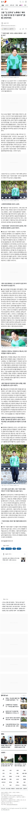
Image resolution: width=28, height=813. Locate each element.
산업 (3, 776)
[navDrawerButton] (26, 2)
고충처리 (25, 788)
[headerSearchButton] (20, 2)
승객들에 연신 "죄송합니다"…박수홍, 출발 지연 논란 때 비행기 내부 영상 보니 (13, 706)
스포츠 (3, 752)
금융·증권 (24, 773)
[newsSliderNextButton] (25, 695)
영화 (3, 548)
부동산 (10, 776)
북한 (17, 773)
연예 (2, 9)
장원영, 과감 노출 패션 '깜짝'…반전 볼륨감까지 (13, 610)
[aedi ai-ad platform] (8, 38)
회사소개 (3, 788)
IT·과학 (17, 776)
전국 (3, 773)
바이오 (24, 776)
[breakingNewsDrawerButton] (23, 2)
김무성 (18, 548)
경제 (17, 770)
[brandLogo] (3, 1)
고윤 (14, 548)
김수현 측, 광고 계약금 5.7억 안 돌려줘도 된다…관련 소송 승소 (11, 559)
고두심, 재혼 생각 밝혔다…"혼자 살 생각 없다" (13, 602)
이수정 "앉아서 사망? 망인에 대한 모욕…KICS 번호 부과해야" (13, 719)
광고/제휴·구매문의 (10, 788)
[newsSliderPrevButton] (22, 695)
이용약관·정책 (19, 788)
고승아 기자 (6, 23)
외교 (10, 773)
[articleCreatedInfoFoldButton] (15, 25)
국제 (24, 770)
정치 (3, 770)
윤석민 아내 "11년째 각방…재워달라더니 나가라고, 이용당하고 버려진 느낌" (13, 713)
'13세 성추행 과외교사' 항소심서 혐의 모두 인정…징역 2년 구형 (12, 726)
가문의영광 (8, 548)
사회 (10, 770)
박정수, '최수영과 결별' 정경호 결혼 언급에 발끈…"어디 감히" (13, 700)
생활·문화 (3, 779)
